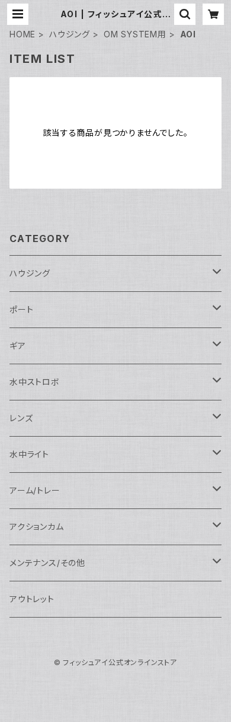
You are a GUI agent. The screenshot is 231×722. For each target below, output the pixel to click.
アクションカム (36, 526)
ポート (21, 309)
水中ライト (29, 454)
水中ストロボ (34, 382)
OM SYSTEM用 (135, 34)
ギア (17, 346)
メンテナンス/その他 (47, 563)
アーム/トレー (34, 490)
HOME (22, 34)
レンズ (21, 418)
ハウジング (69, 34)
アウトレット (31, 599)
